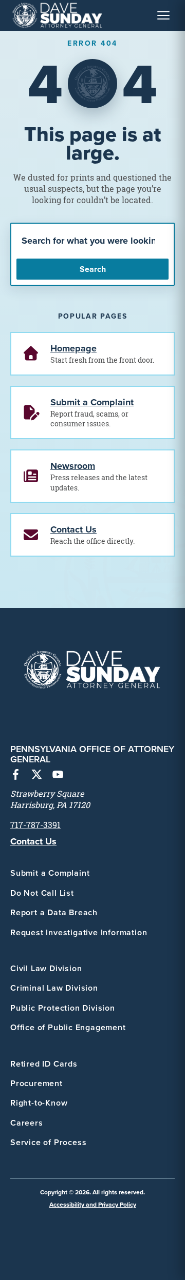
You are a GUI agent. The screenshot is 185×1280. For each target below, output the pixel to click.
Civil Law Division (46, 968)
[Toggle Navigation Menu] (163, 15)
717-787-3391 (35, 825)
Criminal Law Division (54, 988)
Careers (26, 1123)
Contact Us (33, 841)
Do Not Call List (42, 893)
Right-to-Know (38, 1103)
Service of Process (48, 1142)
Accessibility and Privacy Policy (92, 1204)
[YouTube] (57, 775)
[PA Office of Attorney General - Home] (57, 15)
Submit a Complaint (49, 873)
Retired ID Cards (44, 1064)
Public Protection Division (62, 1008)
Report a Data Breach (54, 912)
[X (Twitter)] (36, 775)
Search (93, 269)
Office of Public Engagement (68, 1027)
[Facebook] (15, 775)
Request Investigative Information (78, 932)
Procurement (36, 1083)
